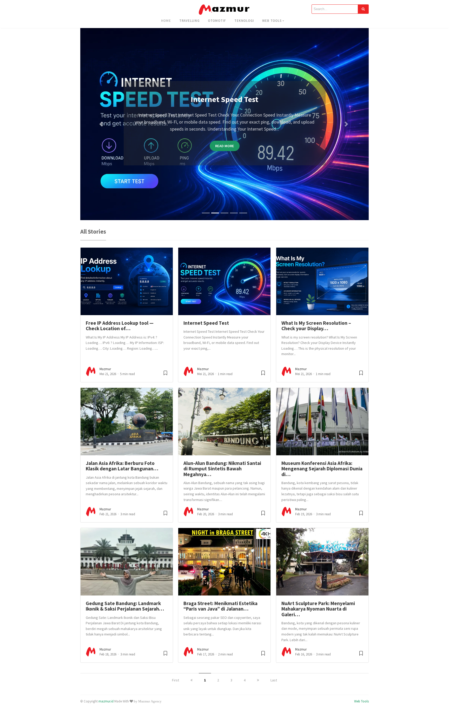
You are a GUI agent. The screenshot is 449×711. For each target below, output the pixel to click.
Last (273, 680)
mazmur (105, 369)
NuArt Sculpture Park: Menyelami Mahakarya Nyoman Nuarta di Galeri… (318, 609)
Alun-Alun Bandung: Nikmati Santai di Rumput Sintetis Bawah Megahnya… (222, 468)
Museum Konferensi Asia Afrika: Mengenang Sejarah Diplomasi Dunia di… (321, 468)
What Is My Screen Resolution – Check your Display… (316, 325)
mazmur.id (106, 701)
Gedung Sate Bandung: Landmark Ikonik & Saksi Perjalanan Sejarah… (125, 606)
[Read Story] (165, 375)
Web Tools (271, 20)
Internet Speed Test (206, 323)
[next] (258, 680)
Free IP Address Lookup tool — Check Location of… (120, 325)
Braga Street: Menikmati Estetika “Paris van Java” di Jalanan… (220, 606)
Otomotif (217, 20)
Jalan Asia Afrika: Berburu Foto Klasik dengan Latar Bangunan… (122, 466)
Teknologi (244, 20)
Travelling (189, 20)
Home (166, 20)
